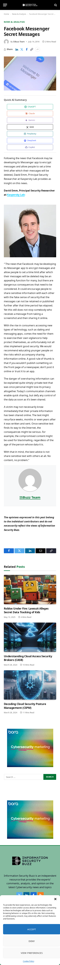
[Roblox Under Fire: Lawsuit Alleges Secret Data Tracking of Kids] (30, 589)
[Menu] (5, 5)
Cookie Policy (28, 961)
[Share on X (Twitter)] (21, 49)
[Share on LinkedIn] (16, 49)
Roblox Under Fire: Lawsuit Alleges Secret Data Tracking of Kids (26, 610)
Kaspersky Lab (16, 194)
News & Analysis (19, 14)
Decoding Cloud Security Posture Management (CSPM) (25, 705)
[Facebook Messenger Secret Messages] (30, 73)
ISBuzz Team (19, 41)
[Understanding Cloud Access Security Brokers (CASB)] (30, 637)
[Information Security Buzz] (30, 5)
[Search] (55, 5)
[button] (55, 899)
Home (6, 14)
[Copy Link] (31, 49)
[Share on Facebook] (26, 49)
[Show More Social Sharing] (37, 49)
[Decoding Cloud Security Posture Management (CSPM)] (30, 685)
